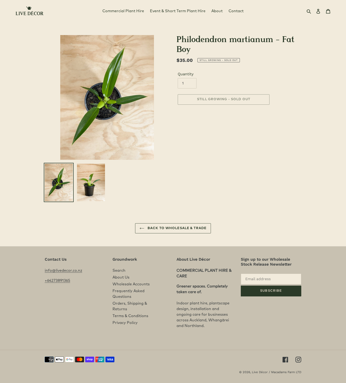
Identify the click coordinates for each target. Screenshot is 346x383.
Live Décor (260, 372)
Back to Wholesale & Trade (176, 228)
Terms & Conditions (130, 316)
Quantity (185, 74)
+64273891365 (57, 281)
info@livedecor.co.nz (63, 270)
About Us (121, 277)
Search (119, 270)
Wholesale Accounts (131, 284)
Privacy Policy (125, 323)
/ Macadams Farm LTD (285, 372)
